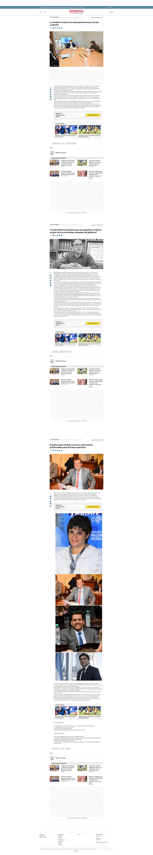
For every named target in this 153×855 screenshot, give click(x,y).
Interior (53, 7)
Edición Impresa (110, 7)
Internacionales (59, 7)
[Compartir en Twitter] (57, 28)
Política (77, 7)
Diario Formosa (60, 153)
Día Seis (49, 7)
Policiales (72, 7)
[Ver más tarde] (51, 28)
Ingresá (111, 12)
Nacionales (66, 7)
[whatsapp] (53, 28)
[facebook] (55, 28)
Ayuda (111, 849)
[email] (59, 28)
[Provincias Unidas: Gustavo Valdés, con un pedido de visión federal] (54, 174)
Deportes (44, 7)
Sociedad (82, 7)
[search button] (40, 7)
